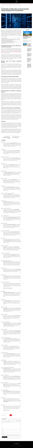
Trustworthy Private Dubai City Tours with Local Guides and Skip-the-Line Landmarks (29, 49)
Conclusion (3, 43)
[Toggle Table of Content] (19, 38)
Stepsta (4, 163)
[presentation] (2, 421)
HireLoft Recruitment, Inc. (6, 215)
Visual (17, 420)
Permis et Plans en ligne (6, 156)
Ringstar (4, 299)
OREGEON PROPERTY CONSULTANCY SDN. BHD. (8, 367)
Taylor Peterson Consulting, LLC (7, 337)
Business (2, 7)
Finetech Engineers (5, 245)
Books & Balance (5, 329)
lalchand (4, 397)
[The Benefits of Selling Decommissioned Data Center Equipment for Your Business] (16, 21)
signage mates (5, 178)
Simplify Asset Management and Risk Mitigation (7, 42)
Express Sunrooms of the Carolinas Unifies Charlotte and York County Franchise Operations (29, 60)
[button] (2, 421)
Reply (20, 147)
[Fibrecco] (16, 1)
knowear (4, 149)
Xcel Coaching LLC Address (6, 230)
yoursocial (4, 274)
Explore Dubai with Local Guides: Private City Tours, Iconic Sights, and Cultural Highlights (29, 44)
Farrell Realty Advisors (5, 382)
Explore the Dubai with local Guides (27, 38)
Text (19, 420)
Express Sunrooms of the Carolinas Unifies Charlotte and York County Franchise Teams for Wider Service (29, 65)
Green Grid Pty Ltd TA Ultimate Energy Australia (8, 193)
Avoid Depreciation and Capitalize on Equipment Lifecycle (9, 41)
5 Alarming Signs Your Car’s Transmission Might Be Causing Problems (6, 137)
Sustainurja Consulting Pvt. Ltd (6, 208)
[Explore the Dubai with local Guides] (27, 33)
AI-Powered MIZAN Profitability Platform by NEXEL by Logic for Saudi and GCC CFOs (29, 54)
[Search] (31, 4)
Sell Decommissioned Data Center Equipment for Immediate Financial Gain (11, 39)
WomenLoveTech (5, 314)
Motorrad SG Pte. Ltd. (5, 352)
